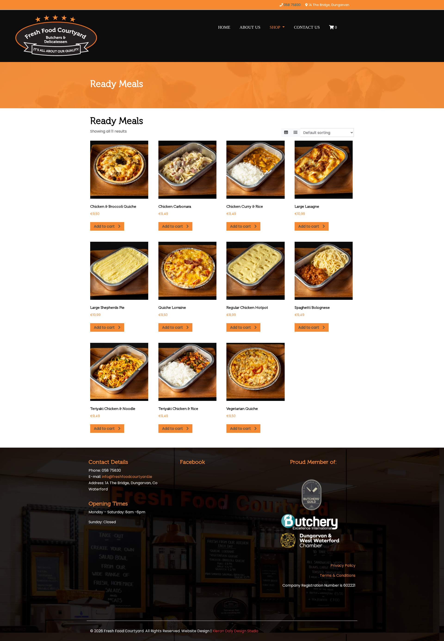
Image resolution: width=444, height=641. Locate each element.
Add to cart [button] (104, 226)
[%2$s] (295, 132)
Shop (275, 27)
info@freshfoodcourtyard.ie (127, 476)
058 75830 (292, 5)
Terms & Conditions (337, 575)
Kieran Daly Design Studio (235, 631)
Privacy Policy (342, 565)
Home (224, 27)
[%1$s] (286, 132)
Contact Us (307, 27)
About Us (250, 27)
